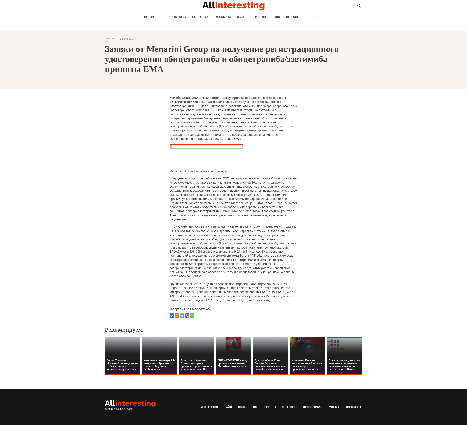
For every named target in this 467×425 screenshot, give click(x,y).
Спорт (318, 17)
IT (306, 17)
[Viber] (187, 315)
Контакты (353, 407)
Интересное (153, 17)
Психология (177, 17)
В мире (242, 17)
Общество (200, 17)
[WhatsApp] (192, 315)
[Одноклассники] (177, 315)
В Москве (260, 17)
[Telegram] (182, 315)
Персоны (293, 17)
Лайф (276, 17)
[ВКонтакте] (172, 315)
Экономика (222, 17)
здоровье (110, 38)
